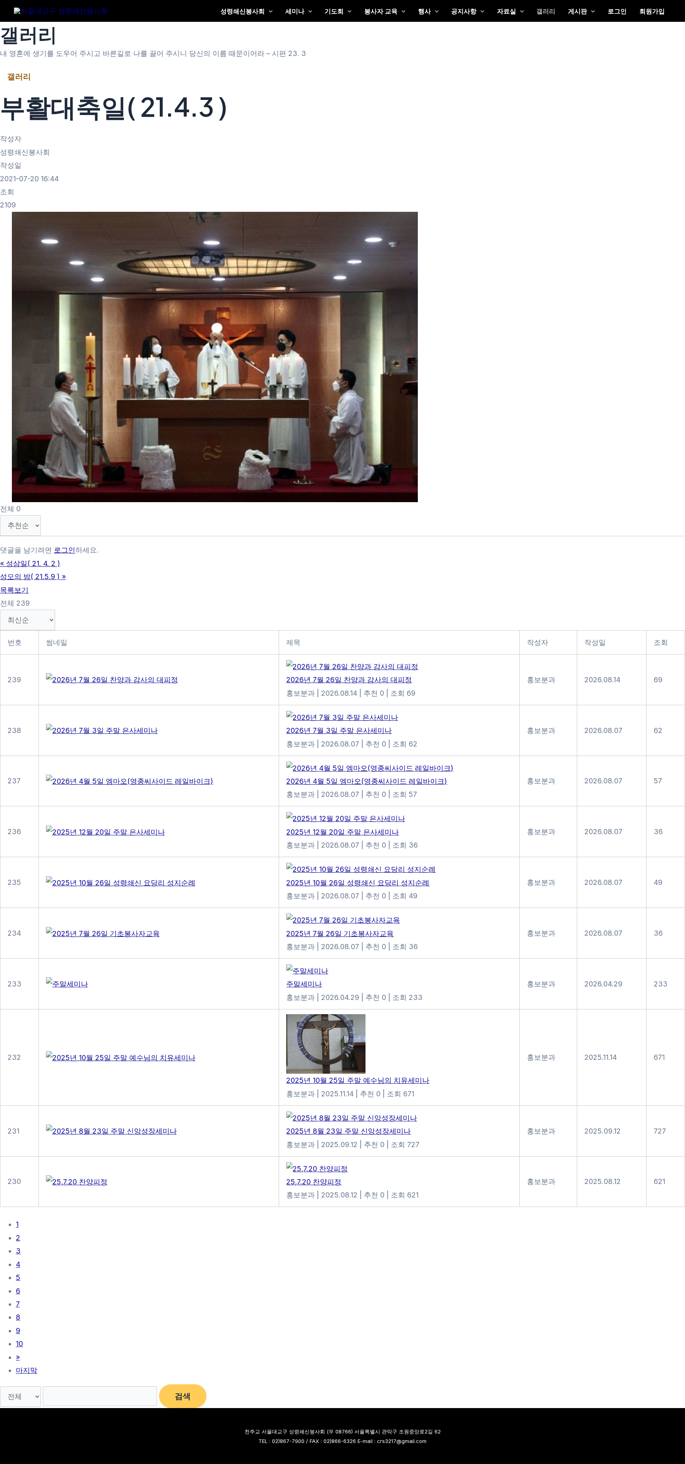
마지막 (26, 1370)
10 (19, 1343)
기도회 (334, 11)
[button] (269, 11)
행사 (424, 11)
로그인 (617, 11)
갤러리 (545, 11)
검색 (183, 1396)
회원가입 (652, 11)
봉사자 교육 (381, 11)
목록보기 (14, 590)
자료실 (506, 11)
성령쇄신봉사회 (242, 11)
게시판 (577, 11)
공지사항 (463, 11)
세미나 (294, 11)
